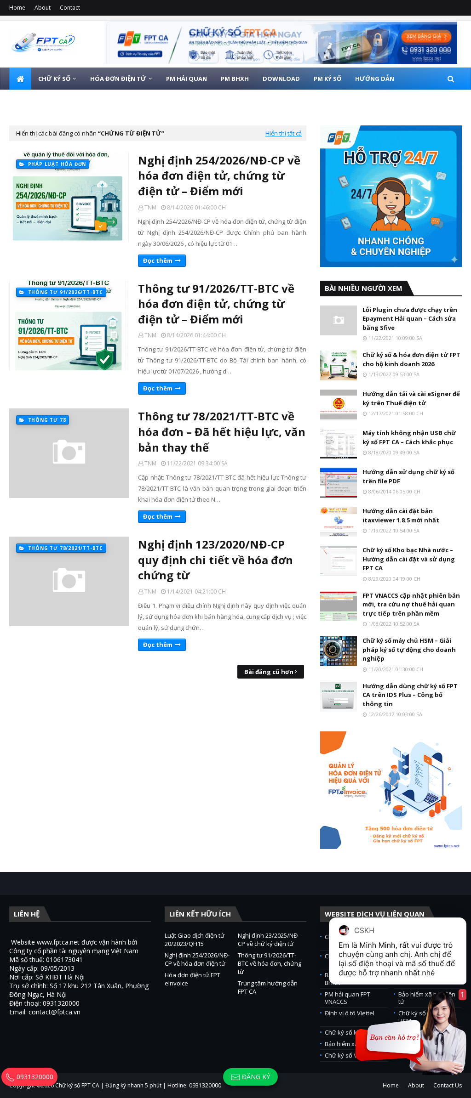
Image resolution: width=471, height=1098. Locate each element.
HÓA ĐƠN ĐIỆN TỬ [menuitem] (118, 78)
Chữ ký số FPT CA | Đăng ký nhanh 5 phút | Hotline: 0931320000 (138, 1085)
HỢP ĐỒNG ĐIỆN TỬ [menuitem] (46, 100)
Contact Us (447, 1085)
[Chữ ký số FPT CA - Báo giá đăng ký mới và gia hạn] (281, 42)
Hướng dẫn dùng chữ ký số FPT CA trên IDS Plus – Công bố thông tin (410, 695)
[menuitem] (20, 79)
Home (17, 7)
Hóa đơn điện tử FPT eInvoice (192, 979)
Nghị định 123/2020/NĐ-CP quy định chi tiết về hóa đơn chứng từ (215, 560)
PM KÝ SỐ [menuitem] (327, 78)
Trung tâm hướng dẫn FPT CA (268, 987)
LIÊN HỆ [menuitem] (101, 100)
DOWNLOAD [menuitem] (281, 78)
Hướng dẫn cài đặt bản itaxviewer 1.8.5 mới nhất (400, 515)
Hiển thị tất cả (283, 133)
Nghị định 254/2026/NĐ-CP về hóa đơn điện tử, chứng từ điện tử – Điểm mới (219, 175)
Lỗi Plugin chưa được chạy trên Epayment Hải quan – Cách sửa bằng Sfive (409, 319)
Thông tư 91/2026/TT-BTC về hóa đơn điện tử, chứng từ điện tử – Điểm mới (216, 304)
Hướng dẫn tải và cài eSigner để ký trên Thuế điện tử (411, 398)
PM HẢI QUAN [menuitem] (186, 78)
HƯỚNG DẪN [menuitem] (374, 78)
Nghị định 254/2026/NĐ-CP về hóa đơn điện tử (197, 959)
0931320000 (34, 1076)
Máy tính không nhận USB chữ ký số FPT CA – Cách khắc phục (409, 437)
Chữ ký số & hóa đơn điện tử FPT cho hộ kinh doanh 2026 (411, 359)
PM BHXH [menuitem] (235, 78)
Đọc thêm (157, 260)
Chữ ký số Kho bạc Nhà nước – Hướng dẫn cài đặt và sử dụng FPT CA (408, 559)
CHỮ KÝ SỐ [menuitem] (54, 78)
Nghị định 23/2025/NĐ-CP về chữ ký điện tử (268, 939)
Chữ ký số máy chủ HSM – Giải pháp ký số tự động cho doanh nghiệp (409, 649)
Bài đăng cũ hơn (268, 672)
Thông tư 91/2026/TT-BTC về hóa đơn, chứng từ (269, 963)
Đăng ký (255, 1076)
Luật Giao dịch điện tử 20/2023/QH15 (194, 939)
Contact (70, 7)
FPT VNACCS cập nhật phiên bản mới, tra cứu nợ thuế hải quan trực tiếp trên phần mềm (411, 604)
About (42, 7)
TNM (150, 207)
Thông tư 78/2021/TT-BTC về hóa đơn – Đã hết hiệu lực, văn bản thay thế (221, 431)
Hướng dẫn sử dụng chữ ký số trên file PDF (408, 476)
